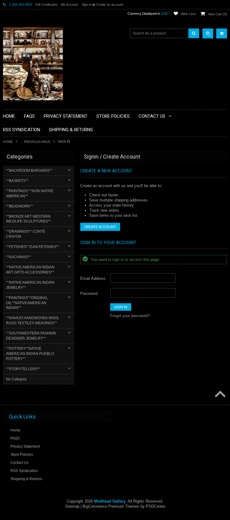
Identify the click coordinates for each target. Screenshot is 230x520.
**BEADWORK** (19, 206)
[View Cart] (221, 33)
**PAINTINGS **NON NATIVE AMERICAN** (29, 193)
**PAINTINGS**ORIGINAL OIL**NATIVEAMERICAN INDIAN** (27, 303)
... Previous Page (35, 142)
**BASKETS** (17, 181)
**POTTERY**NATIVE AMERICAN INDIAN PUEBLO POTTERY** (30, 353)
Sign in (86, 4)
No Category (16, 379)
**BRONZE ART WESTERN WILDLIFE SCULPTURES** (28, 219)
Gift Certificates (46, 4)
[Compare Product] (207, 33)
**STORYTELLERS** (23, 369)
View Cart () (217, 14)
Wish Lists (188, 14)
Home (8, 142)
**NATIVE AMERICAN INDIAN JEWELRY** (30, 285)
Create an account (109, 4)
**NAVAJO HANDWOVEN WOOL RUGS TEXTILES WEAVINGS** (32, 320)
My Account (69, 4)
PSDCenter (155, 506)
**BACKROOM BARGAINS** (29, 170)
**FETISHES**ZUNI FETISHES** (32, 247)
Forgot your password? (130, 315)
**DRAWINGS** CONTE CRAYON (25, 234)
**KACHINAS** (18, 257)
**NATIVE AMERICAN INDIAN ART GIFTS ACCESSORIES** (30, 269)
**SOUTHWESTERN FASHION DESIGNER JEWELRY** (31, 335)
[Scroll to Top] (220, 394)
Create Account (100, 227)
